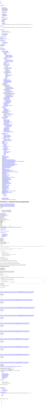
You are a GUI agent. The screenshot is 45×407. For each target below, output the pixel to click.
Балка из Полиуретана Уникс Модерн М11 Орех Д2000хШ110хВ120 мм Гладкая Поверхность (14, 339)
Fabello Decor (9, 210)
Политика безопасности (8, 370)
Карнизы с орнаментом (7, 135)
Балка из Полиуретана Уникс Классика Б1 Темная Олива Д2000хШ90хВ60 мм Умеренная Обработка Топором (16, 292)
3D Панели (3, 168)
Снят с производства (3, 227)
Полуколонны (6, 147)
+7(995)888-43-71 (4, 15)
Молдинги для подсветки (8, 140)
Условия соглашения (5, 375)
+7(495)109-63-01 (4, 14)
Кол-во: (1, 225)
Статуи (5, 150)
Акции (3, 378)
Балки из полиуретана (5, 198)
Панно (5, 153)
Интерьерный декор (5, 133)
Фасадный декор (4, 158)
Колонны (5, 146)
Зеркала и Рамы (6, 152)
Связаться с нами (4, 376)
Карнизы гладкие (6, 134)
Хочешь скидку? (4, 235)
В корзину (1, 302)
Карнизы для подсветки (7, 136)
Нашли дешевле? (2, 214)
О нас (3, 372)
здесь (11, 249)
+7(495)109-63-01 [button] (2, 388)
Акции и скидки (4, 10)
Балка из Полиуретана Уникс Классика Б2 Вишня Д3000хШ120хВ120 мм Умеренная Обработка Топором (16, 300)
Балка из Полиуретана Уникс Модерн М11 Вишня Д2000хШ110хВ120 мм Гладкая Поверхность (14, 323)
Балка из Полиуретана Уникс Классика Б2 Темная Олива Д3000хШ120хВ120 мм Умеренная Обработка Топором (17, 308)
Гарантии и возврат (5, 9)
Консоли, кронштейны (7, 151)
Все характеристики (3, 215)
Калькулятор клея (3, 232)
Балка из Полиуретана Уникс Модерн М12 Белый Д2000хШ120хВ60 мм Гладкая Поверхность (14, 347)
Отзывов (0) (4, 236)
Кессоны (5, 144)
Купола (5, 145)
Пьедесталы (5, 148)
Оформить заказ (2, 48)
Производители (4, 172)
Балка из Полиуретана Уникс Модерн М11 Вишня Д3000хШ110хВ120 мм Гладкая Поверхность (14, 331)
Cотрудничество (4, 35)
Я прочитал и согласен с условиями (10, 370)
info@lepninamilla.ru (3, 392)
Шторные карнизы (6, 137)
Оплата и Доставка (5, 8)
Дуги (4, 154)
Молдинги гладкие (7, 138)
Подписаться (10, 369)
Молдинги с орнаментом (7, 139)
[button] (2, 29)
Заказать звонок (2, 44)
